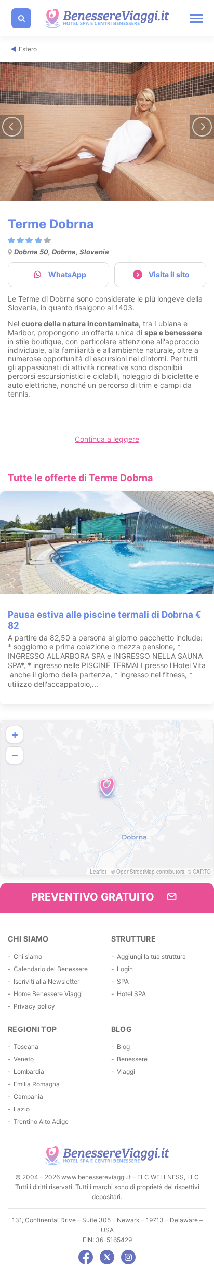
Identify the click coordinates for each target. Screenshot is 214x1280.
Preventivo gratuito (94, 897)
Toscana (26, 1047)
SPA (123, 981)
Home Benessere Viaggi (48, 994)
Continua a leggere (107, 438)
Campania (28, 1096)
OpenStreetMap (135, 871)
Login (125, 969)
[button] (107, 788)
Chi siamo (28, 956)
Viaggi (126, 1071)
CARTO (202, 871)
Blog (123, 1047)
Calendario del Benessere (51, 969)
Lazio (22, 1109)
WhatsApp (67, 274)
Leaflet (98, 871)
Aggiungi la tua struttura (151, 956)
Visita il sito (169, 274)
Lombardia (29, 1071)
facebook (85, 1257)
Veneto (24, 1059)
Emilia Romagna (37, 1084)
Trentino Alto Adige (41, 1121)
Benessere (132, 1059)
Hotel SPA (131, 994)
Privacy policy (34, 1006)
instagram (128, 1257)
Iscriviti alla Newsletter (46, 981)
